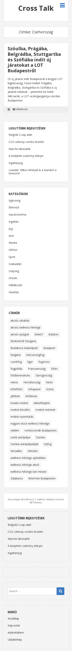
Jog (11, 228)
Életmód (14, 207)
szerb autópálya (20, 437)
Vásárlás (14, 292)
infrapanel (34, 389)
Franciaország (37, 368)
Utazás (13, 278)
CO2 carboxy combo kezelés (26, 142)
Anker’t (39, 334)
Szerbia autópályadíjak (24, 444)
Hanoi (14, 382)
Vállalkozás (22, 109)
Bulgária (16, 355)
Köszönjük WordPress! (21, 499)
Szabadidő (15, 264)
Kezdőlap (13, 618)
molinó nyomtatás (22, 416)
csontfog (16, 362)
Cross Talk (36, 8)
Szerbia (40, 437)
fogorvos (44, 362)
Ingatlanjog (16, 163)
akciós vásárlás (20, 320)
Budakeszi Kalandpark (24, 348)
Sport (12, 257)
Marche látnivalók (20, 149)
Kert (11, 236)
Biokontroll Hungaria (23, 341)
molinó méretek (45, 410)
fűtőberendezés (20, 375)
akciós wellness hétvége (26, 327)
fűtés (54, 368)
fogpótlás (16, 368)
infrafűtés (17, 389)
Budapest (49, 348)
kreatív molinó (19, 403)
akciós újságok (20, 334)
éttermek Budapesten (41, 478)
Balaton (53, 334)
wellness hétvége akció (25, 465)
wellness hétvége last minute (28, 471)
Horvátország (31, 382)
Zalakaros (17, 478)
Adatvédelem (16, 632)
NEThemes (36, 502)
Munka (13, 242)
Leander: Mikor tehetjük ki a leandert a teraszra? (32, 171)
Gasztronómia (17, 214)
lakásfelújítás (42, 403)
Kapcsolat (14, 625)
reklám (15, 430)
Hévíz (49, 382)
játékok (15, 396)
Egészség (14, 200)
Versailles (16, 451)
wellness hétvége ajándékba (28, 458)
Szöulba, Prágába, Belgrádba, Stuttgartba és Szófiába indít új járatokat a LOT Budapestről (34, 59)
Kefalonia (31, 396)
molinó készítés (20, 410)
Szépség (14, 271)
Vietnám (33, 451)
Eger (30, 362)
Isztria (50, 389)
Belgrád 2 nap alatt (20, 135)
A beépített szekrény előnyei (26, 156)
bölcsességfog (35, 355)
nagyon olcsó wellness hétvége (30, 423)
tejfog (47, 444)
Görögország (44, 375)
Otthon (13, 250)
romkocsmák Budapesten (41, 430)
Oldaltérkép (15, 639)
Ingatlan (14, 221)
